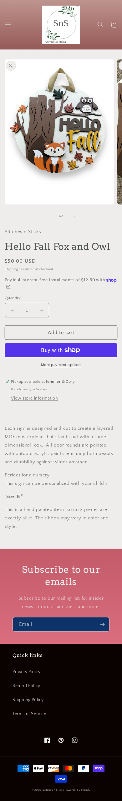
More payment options (61, 365)
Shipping (11, 269)
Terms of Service (29, 713)
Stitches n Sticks (53, 790)
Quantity (13, 298)
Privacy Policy (26, 671)
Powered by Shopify (77, 790)
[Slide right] (75, 216)
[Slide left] (47, 216)
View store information (34, 398)
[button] (8, 24)
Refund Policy (26, 685)
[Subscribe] (102, 624)
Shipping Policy (28, 699)
